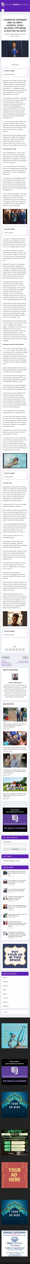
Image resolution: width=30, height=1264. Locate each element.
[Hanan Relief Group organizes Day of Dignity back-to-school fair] (5, 873)
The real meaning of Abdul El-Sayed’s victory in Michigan (17, 890)
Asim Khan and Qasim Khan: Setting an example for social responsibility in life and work (14, 771)
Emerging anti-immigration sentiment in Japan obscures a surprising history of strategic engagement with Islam (17, 934)
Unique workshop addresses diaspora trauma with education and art (16, 898)
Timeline (5, 981)
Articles (5, 986)
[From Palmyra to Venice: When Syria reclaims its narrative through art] (5, 881)
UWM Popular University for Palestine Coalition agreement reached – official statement (14, 725)
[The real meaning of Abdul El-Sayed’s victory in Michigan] (5, 890)
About (5, 977)
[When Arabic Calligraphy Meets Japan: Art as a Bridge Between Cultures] (5, 907)
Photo (5, 990)
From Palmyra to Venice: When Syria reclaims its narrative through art (17, 882)
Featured (17, 36)
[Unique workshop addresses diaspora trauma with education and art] (5, 898)
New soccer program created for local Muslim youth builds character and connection (15, 795)
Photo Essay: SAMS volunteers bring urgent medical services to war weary (14, 748)
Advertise (6, 1006)
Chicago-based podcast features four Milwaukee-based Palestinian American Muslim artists (17, 924)
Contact (5, 998)
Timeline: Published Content (11, 861)
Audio (4, 994)
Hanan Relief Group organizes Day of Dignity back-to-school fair (17, 873)
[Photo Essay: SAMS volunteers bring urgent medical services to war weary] (15, 738)
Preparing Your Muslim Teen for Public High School (17, 915)
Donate (5, 1002)
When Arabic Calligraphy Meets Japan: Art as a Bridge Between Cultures (17, 907)
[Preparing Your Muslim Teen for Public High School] (5, 915)
